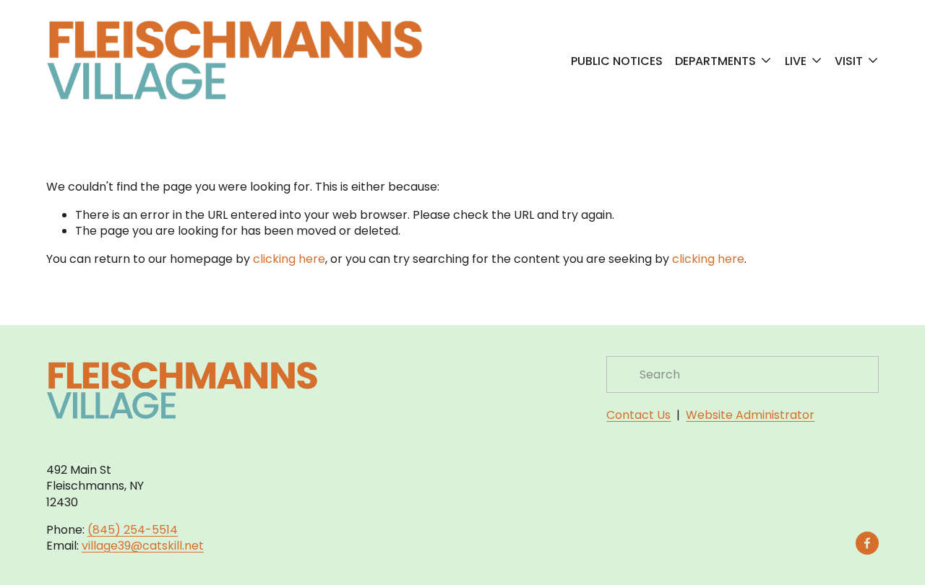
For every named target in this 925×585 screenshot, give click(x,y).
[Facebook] (867, 543)
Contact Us (638, 415)
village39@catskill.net (143, 546)
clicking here (289, 259)
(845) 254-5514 (132, 530)
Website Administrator (750, 415)
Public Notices (617, 61)
